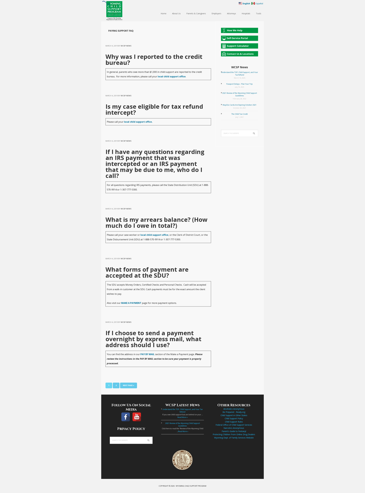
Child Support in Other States (234, 415)
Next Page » (128, 386)
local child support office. (138, 121)
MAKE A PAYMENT (131, 303)
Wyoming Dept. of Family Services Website (234, 437)
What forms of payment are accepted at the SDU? (147, 272)
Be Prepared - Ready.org (234, 412)
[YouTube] (136, 416)
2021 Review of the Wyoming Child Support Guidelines (239, 94)
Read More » (183, 417)
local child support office (172, 76)
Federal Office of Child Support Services (234, 424)
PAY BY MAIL (147, 354)
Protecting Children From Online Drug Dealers (234, 434)
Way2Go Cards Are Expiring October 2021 (239, 105)
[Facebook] (125, 416)
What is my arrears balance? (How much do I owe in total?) (156, 222)
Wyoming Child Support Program (119, 10)
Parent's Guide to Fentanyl (234, 431)
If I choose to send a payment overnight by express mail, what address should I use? (153, 339)
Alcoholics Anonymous (233, 409)
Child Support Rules (234, 421)
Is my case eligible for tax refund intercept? (154, 109)
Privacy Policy (131, 429)
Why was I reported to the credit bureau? (154, 59)
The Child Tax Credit (239, 114)
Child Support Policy (234, 418)
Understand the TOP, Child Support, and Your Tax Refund (239, 73)
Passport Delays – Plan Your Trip (239, 84)
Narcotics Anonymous (234, 428)
